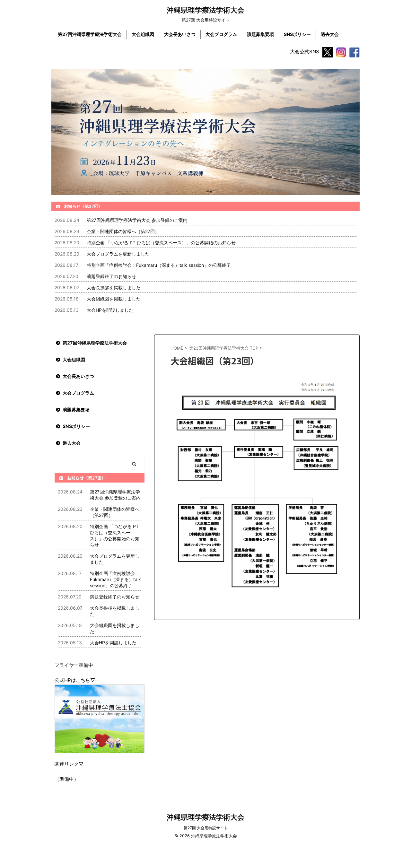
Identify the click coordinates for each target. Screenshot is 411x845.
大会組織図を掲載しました (114, 298)
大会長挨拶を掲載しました (114, 287)
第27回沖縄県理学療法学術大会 (90, 34)
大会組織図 (143, 34)
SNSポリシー (297, 34)
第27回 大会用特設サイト (206, 827)
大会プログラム (221, 34)
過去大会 (330, 34)
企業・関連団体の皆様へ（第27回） (123, 231)
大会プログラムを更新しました (118, 254)
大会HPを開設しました (110, 310)
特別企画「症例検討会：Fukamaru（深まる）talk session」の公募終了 (159, 265)
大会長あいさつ (180, 34)
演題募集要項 (260, 34)
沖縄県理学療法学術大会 (205, 10)
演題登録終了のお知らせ (111, 276)
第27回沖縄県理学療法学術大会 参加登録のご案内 (137, 220)
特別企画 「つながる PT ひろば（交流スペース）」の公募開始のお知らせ (161, 242)
